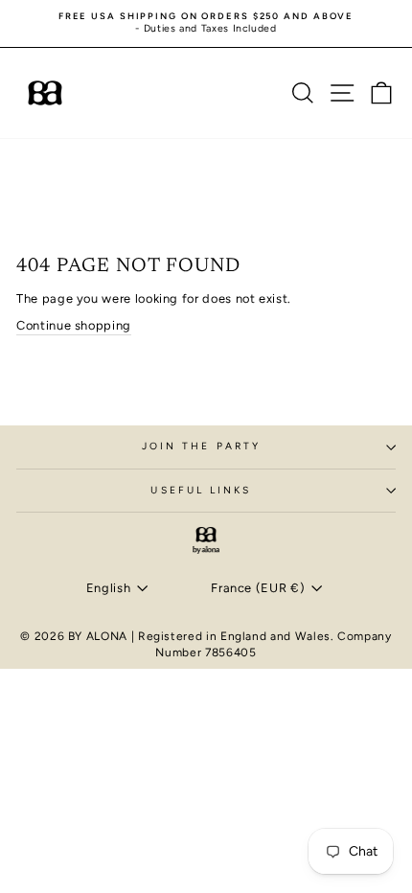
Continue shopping (73, 325)
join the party (201, 446)
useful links (200, 490)
